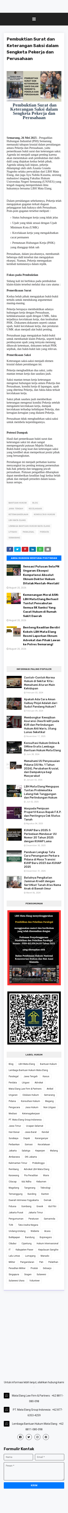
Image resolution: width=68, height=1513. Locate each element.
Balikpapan (14, 1237)
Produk (34, 1268)
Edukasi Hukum (31, 1095)
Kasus (46, 1076)
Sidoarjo (47, 1268)
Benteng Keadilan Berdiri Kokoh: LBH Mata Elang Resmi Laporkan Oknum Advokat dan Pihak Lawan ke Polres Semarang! (41, 636)
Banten (45, 1194)
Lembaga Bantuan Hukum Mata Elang (29, 526)
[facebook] (20, 1437)
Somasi (29, 1144)
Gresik (39, 1206)
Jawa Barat (31, 1132)
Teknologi (45, 1188)
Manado (45, 1256)
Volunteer (34, 1280)
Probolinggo (38, 1163)
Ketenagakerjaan (18, 514)
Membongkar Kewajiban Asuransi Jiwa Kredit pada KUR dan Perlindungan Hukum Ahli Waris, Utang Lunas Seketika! (41, 725)
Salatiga (26, 1150)
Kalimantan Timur (18, 1163)
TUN (11, 1225)
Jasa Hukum (31, 1107)
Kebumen (41, 1181)
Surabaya (13, 1138)
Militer (12, 1262)
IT (10, 1249)
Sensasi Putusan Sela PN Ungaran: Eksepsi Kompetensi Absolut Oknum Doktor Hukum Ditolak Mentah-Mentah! (41, 575)
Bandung (30, 1237)
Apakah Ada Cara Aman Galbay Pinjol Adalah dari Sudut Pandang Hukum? (40, 703)
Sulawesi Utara (16, 1280)
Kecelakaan (35, 508)
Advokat (39, 1082)
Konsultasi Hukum (44, 514)
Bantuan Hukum (17, 503)
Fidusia (12, 1206)
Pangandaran (27, 1262)
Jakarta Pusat (16, 1212)
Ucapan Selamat (34, 1126)
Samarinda (49, 1218)
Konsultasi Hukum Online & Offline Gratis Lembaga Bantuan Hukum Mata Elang (42, 746)
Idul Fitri (52, 1206)
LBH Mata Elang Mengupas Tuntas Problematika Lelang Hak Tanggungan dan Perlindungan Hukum (41, 792)
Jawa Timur (15, 1126)
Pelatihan (53, 1262)
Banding (32, 1194)
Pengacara (14, 1107)
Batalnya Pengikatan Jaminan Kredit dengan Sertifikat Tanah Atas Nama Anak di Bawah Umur (42, 883)
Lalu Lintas (14, 1256)
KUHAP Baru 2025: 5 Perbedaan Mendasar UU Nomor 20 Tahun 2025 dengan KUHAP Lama (40, 836)
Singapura (14, 1274)
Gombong (26, 1206)
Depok (26, 1138)
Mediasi (13, 1113)
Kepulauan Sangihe (48, 1249)
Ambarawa (14, 1157)
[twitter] (29, 1437)
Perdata (44, 532)
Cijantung (27, 1243)
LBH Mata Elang (17, 520)
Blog (35, 503)
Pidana (12, 1101)
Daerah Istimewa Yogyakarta (24, 1200)
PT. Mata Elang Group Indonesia (25, 1119)
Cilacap (12, 1181)
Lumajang (30, 1256)
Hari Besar (14, 1132)
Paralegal (28, 532)
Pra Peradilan (31, 1175)
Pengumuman (16, 1218)
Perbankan (14, 1144)
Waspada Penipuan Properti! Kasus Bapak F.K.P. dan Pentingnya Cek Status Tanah (42, 814)
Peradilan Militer (17, 1268)
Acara (47, 1231)
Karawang (14, 1175)
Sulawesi (41, 1274)
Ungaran (13, 1095)
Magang (49, 1101)
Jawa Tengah (15, 508)
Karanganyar (41, 1138)
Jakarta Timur (35, 1212)
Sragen (28, 1274)
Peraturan (34, 1218)
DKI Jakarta (31, 1157)
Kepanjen (40, 1150)
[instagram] (37, 1437)
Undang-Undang (17, 1231)
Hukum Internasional (47, 1243)
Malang (54, 1150)
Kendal (45, 1132)
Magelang (14, 1188)
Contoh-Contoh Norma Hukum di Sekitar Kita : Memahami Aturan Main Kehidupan (39, 683)
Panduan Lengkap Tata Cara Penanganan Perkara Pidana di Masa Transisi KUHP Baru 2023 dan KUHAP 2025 (42, 859)
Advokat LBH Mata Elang (36, 1169)
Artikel (50, 1088)
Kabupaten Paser (24, 1249)
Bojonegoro (46, 1237)
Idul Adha (26, 1181)
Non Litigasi (49, 1107)
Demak (47, 1200)
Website (35, 1231)
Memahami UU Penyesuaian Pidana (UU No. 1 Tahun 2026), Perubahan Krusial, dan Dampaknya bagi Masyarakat (42, 768)
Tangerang (29, 1188)
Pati (41, 1262)
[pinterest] (46, 1437)
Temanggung (15, 1194)
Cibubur (12, 1243)
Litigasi (12, 532)
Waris (46, 1175)
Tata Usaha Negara (28, 1225)
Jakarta (13, 1150)
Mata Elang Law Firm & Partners (25, 1088)
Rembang (14, 1169)
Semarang (14, 538)
